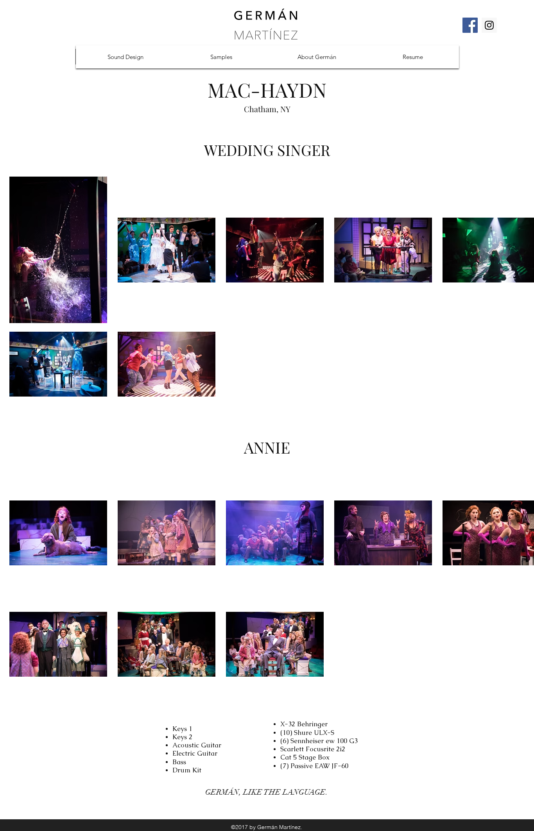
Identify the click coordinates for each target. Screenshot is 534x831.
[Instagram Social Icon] (489, 25)
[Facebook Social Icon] (470, 25)
